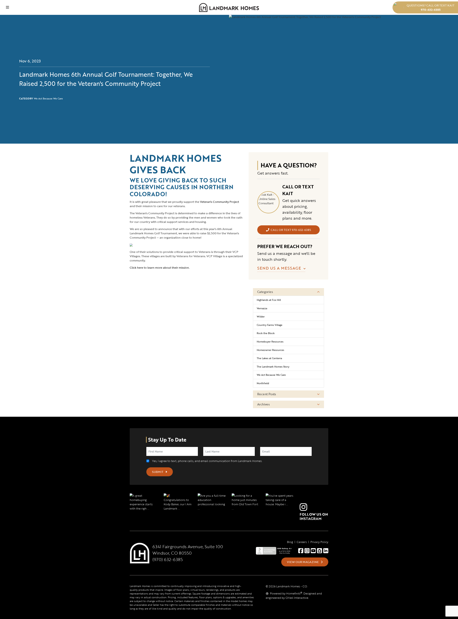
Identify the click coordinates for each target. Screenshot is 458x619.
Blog (290, 542)
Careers (302, 542)
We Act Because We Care (48, 98)
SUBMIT (158, 472)
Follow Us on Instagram (314, 516)
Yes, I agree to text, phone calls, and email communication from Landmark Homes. (206, 461)
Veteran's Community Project (219, 202)
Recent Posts (266, 394)
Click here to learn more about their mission (159, 267)
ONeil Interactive (297, 598)
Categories (265, 292)
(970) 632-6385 (167, 559)
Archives (263, 404)
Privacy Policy (319, 542)
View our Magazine (303, 562)
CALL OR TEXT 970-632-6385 (291, 230)
